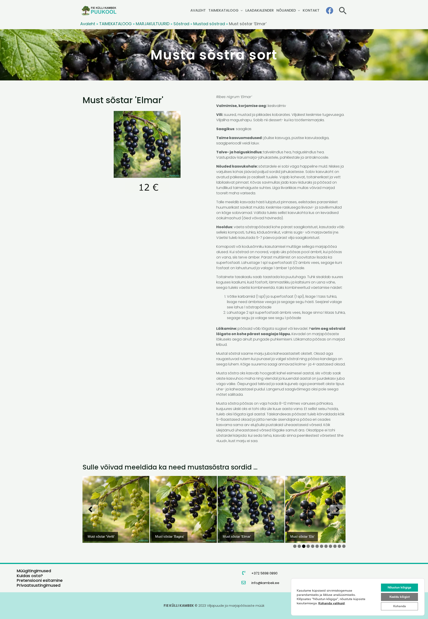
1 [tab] (294, 546)
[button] (343, 11)
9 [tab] (330, 546)
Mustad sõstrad (209, 24)
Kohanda (399, 606)
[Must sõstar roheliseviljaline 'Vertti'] (115, 509)
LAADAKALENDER (259, 10)
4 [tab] (308, 546)
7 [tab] (321, 546)
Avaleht (87, 24)
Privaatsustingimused (38, 585)
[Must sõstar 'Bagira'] (183, 509)
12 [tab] (345, 546)
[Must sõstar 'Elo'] (318, 509)
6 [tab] (317, 546)
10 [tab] (336, 546)
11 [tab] (340, 546)
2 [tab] (299, 546)
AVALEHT (198, 10)
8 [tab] (326, 546)
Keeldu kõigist (399, 597)
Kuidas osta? (30, 575)
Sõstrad (181, 24)
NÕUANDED (286, 10)
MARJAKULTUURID (152, 24)
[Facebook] (329, 10)
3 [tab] (303, 546)
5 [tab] (312, 546)
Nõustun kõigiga (399, 587)
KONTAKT (311, 10)
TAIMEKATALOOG (223, 10)
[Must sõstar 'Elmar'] (251, 509)
